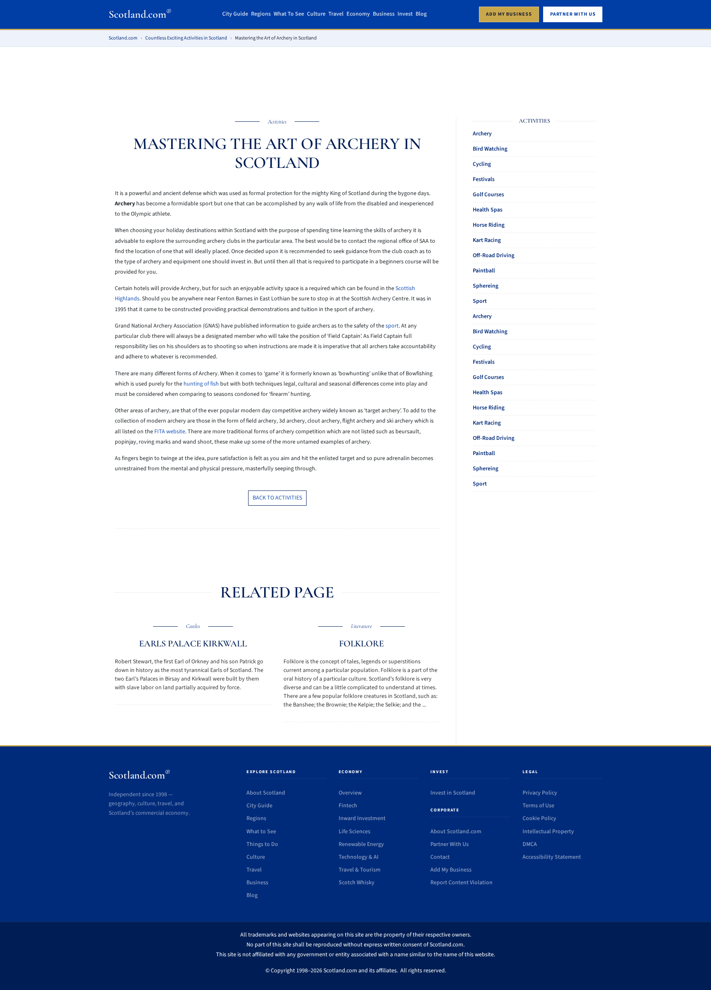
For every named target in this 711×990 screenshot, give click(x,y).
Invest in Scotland (452, 793)
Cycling (482, 164)
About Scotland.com (455, 831)
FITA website (169, 432)
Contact (440, 857)
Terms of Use (538, 806)
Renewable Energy (361, 844)
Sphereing (485, 286)
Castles (193, 626)
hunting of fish (201, 384)
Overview (350, 793)
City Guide (235, 14)
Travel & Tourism (360, 870)
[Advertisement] (355, 76)
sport (392, 326)
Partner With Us (449, 844)
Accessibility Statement (552, 857)
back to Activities (277, 498)
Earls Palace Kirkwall (192, 643)
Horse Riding (488, 225)
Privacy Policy (540, 793)
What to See (261, 831)
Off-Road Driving (493, 255)
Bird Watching (490, 149)
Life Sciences (354, 831)
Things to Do (262, 844)
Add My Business (451, 870)
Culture (316, 14)
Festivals (484, 179)
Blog (421, 14)
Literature (361, 626)
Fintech (348, 806)
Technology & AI (359, 857)
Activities (277, 121)
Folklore (361, 643)
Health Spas (487, 210)
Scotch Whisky (356, 882)
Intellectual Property (548, 831)
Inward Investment (362, 818)
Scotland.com (140, 14)
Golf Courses (488, 195)
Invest (405, 14)
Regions (261, 14)
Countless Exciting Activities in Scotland (186, 38)
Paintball (484, 271)
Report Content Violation (461, 882)
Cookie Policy (539, 818)
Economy (358, 14)
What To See (289, 14)
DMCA (530, 844)
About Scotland (265, 793)
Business (384, 14)
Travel (336, 14)
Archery (482, 134)
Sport (480, 301)
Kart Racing (487, 240)
